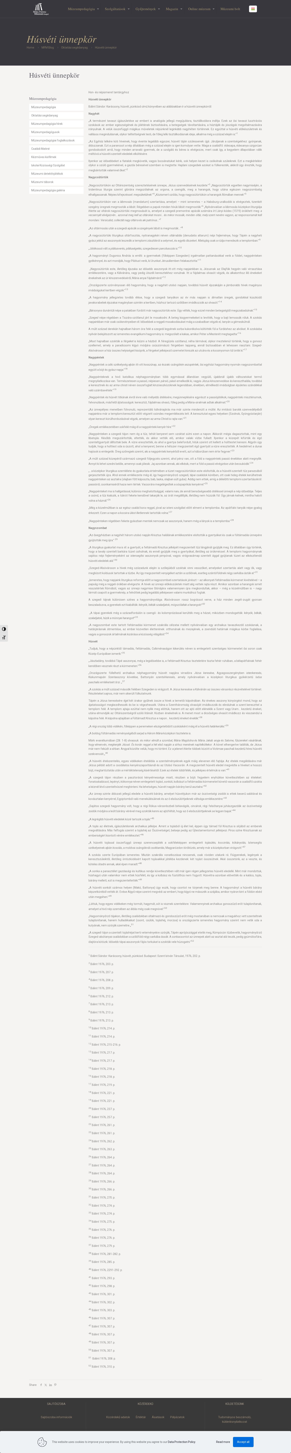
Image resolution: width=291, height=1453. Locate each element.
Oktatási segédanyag (74, 47)
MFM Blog (48, 47)
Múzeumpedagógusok (45, 132)
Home (30, 47)
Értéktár (141, 1417)
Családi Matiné (40, 148)
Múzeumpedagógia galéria (48, 190)
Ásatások (158, 1417)
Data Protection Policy (181, 1441)
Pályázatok (177, 1417)
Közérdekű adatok (118, 1417)
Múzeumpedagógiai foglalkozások (53, 140)
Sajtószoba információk (56, 1417)
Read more (223, 1441)
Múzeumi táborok (42, 182)
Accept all (243, 1441)
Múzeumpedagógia (43, 107)
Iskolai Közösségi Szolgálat (48, 165)
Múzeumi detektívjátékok (47, 173)
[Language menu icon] (253, 9)
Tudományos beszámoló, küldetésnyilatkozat (234, 1419)
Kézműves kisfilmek (43, 157)
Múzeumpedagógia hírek (47, 123)
